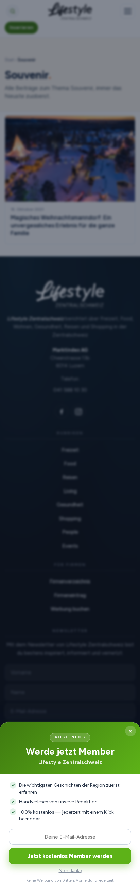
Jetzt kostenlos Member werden (70, 856)
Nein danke (70, 870)
